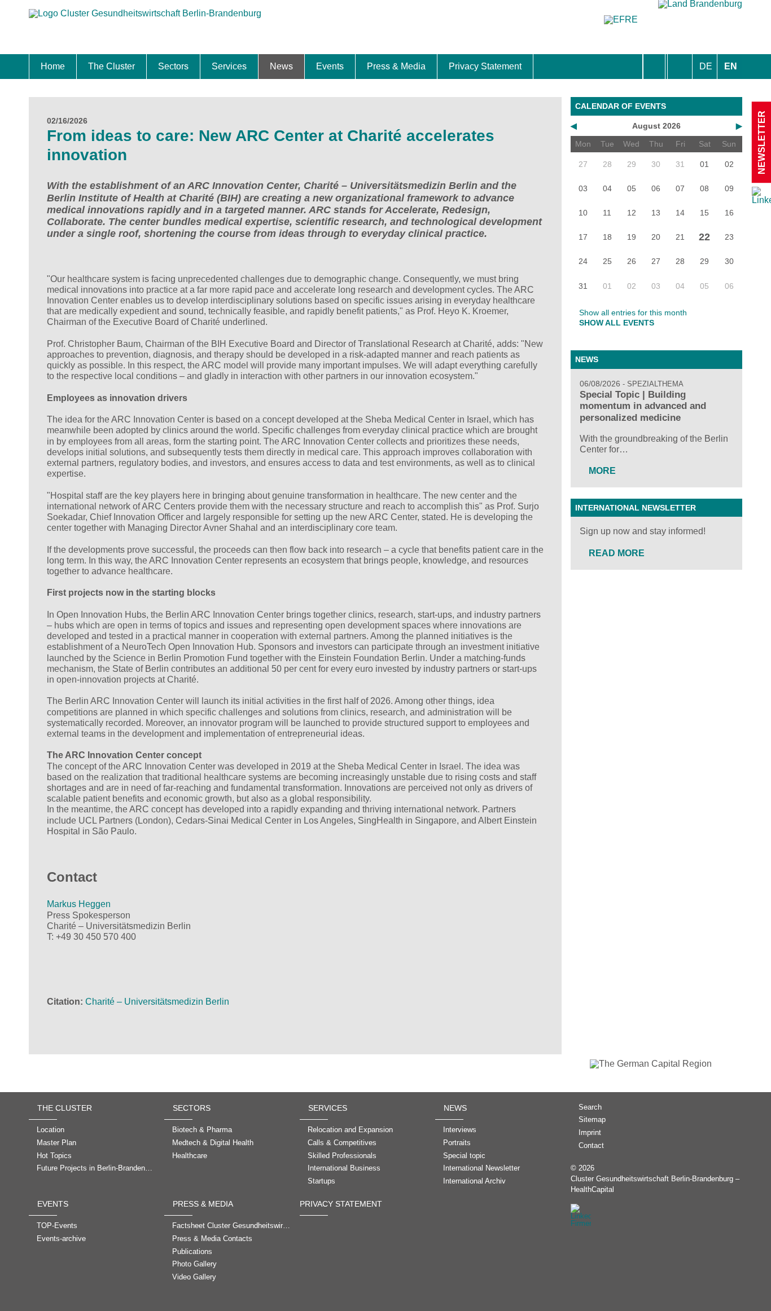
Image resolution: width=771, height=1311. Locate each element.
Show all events (616, 322)
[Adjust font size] (680, 66)
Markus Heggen (79, 904)
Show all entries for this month (633, 312)
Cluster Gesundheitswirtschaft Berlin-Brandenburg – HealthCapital (655, 1184)
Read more (617, 553)
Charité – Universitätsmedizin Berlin (157, 1001)
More (602, 471)
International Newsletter (635, 507)
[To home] (145, 19)
